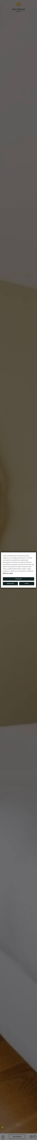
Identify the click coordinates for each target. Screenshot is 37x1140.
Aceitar (27, 583)
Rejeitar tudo (10, 583)
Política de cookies (8, 573)
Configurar (18, 579)
